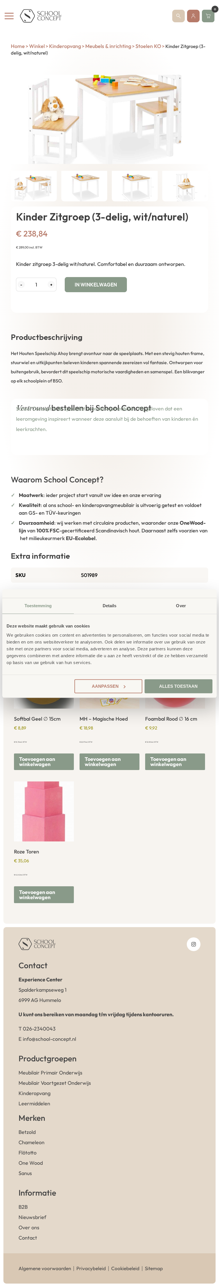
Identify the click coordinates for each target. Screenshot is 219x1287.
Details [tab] (110, 605)
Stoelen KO (148, 46)
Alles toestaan (178, 686)
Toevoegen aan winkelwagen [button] (37, 761)
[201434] (109, 119)
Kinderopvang (65, 46)
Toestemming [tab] (38, 605)
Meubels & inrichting (108, 46)
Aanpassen (105, 686)
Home (18, 46)
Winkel (37, 46)
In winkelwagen (96, 285)
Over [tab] (181, 605)
